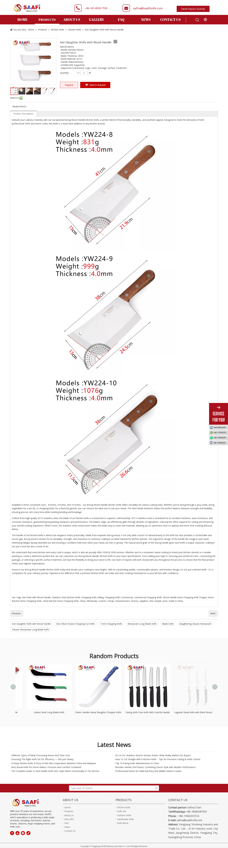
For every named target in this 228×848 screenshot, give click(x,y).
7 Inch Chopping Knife (111, 623)
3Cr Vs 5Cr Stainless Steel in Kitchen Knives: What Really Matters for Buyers (153, 755)
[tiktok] (28, 833)
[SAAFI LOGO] (25, 802)
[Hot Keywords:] (197, 20)
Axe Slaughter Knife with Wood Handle (31, 623)
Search (156, 788)
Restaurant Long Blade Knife (142, 623)
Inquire (69, 85)
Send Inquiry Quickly (193, 9)
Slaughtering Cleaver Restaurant (195, 623)
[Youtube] (18, 833)
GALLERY (69, 819)
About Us (69, 815)
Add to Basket (97, 85)
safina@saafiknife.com (148, 8)
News (67, 826)
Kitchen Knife (123, 807)
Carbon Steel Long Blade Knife (40, 712)
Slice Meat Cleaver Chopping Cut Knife (75, 623)
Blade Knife (168, 623)
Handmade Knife (125, 819)
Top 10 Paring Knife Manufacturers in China (137, 763)
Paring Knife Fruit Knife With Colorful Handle (139, 712)
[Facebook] (12, 833)
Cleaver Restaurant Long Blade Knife (30, 629)
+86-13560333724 (220, 432)
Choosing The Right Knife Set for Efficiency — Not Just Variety (42, 759)
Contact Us (70, 830)
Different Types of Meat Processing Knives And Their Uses (40, 755)
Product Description (23, 113)
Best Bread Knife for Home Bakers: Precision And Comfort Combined (46, 767)
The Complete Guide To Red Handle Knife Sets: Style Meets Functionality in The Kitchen (55, 771)
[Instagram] (23, 833)
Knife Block (122, 823)
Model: (15, 106)
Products (68, 811)
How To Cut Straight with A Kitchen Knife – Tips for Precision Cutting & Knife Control (157, 759)
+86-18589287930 (220, 437)
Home (67, 807)
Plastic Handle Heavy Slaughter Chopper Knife (89, 712)
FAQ (66, 823)
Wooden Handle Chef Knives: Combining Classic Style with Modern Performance (155, 767)
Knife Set (121, 811)
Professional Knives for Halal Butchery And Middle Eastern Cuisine (148, 771)
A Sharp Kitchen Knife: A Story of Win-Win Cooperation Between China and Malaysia (53, 763)
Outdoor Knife (124, 815)
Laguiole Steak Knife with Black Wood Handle (188, 712)
